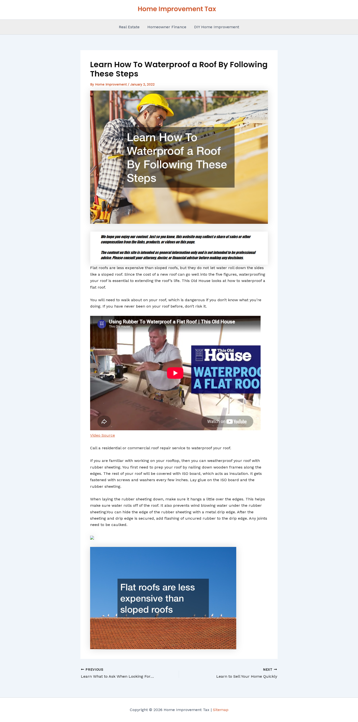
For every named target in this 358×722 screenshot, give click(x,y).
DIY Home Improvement (216, 27)
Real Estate (129, 27)
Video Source (102, 435)
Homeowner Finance (166, 27)
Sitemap (220, 709)
